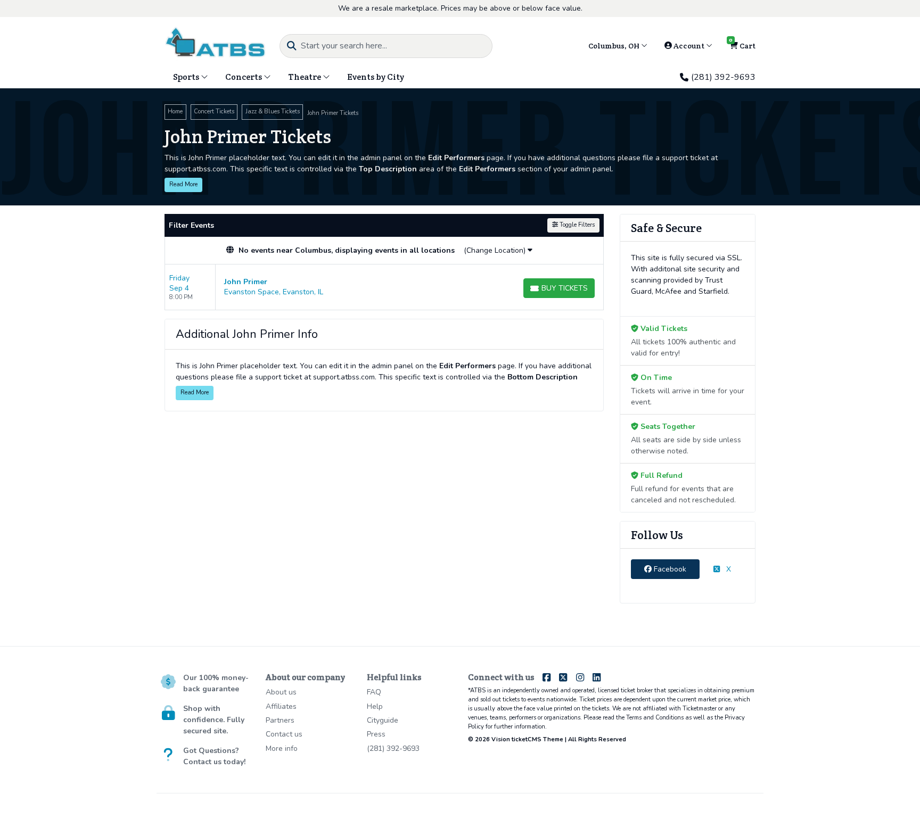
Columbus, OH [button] (614, 46)
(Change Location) (496, 250)
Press (376, 734)
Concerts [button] (244, 76)
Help (375, 706)
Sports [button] (187, 76)
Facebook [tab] (669, 569)
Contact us (284, 734)
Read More (183, 184)
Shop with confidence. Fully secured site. (213, 720)
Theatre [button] (305, 76)
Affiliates (281, 706)
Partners (280, 720)
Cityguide (382, 720)
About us (281, 692)
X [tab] (727, 569)
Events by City (375, 76)
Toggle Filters (576, 225)
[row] (384, 287)
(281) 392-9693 (723, 77)
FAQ (374, 692)
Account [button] (689, 46)
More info (282, 748)
